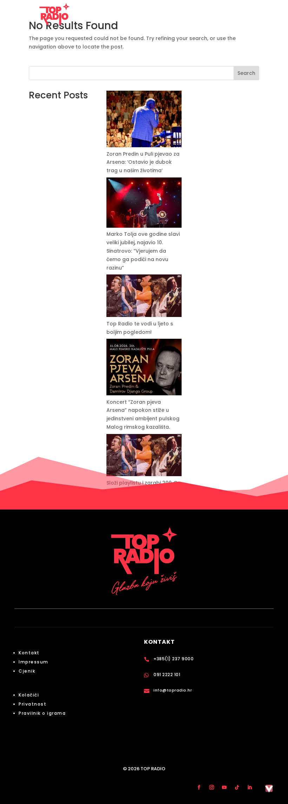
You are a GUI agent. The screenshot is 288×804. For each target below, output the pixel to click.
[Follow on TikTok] (236, 787)
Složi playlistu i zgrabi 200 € (141, 482)
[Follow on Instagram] (211, 787)
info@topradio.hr (172, 690)
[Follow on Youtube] (224, 787)
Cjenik (27, 671)
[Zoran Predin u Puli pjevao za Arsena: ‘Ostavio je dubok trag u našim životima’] (144, 120)
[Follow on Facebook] (198, 787)
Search (246, 73)
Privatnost (32, 704)
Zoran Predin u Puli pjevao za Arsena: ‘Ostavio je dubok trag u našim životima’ (142, 162)
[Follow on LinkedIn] (249, 787)
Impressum (33, 662)
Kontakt (29, 653)
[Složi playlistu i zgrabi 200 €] (144, 456)
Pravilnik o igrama (42, 713)
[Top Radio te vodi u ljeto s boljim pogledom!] (144, 296)
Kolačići (29, 695)
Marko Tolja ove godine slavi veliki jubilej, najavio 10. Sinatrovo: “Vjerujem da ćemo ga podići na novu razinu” (143, 251)
